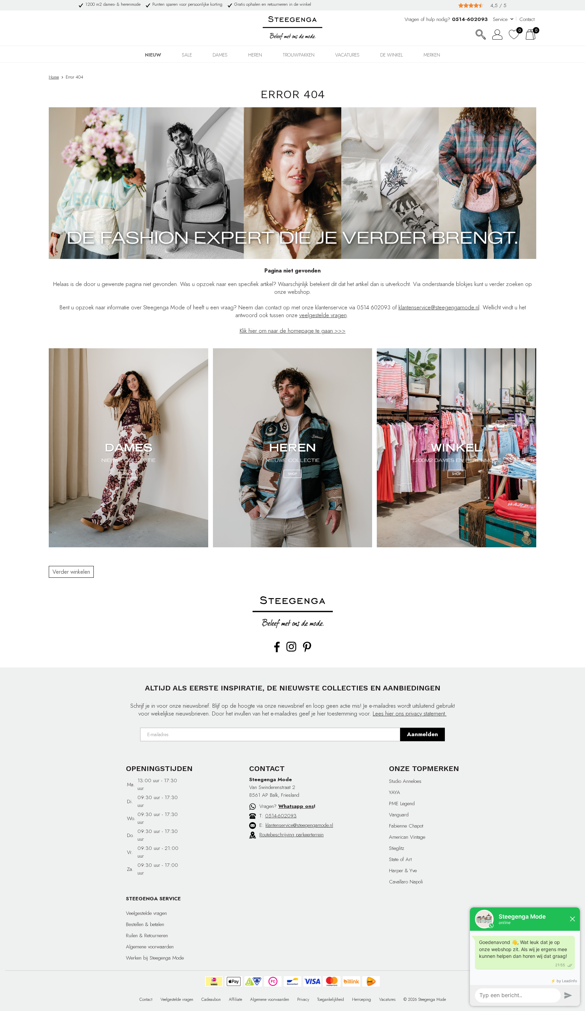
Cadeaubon (211, 999)
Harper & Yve (403, 870)
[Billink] (351, 981)
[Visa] (312, 981)
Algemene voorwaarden (150, 946)
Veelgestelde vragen (146, 913)
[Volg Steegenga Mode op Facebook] (277, 651)
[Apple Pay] (233, 981)
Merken (432, 54)
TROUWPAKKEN (299, 54)
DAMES (220, 54)
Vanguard (399, 814)
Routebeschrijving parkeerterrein (291, 834)
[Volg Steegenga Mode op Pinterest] (307, 651)
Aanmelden (422, 734)
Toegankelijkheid (330, 999)
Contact (527, 19)
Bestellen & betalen (145, 924)
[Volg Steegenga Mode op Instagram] (291, 650)
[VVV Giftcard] (253, 981)
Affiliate (235, 999)
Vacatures (347, 54)
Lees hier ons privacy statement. (410, 713)
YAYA (394, 792)
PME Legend (402, 803)
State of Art (400, 859)
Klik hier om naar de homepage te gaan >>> (293, 331)
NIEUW (153, 54)
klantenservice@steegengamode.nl (438, 307)
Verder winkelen (71, 572)
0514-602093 (281, 815)
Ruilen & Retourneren (147, 935)
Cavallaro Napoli (406, 881)
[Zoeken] (480, 34)
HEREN (255, 54)
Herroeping (361, 999)
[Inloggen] (497, 34)
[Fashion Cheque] (273, 981)
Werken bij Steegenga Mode (155, 958)
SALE (187, 54)
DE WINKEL (391, 54)
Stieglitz (396, 848)
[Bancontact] (292, 981)
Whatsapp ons (296, 806)
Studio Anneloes (405, 781)
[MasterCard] (332, 981)
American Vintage (407, 837)
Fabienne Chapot (406, 826)
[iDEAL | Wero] (214, 981)
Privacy (303, 999)
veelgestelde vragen (323, 315)
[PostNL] (371, 981)
